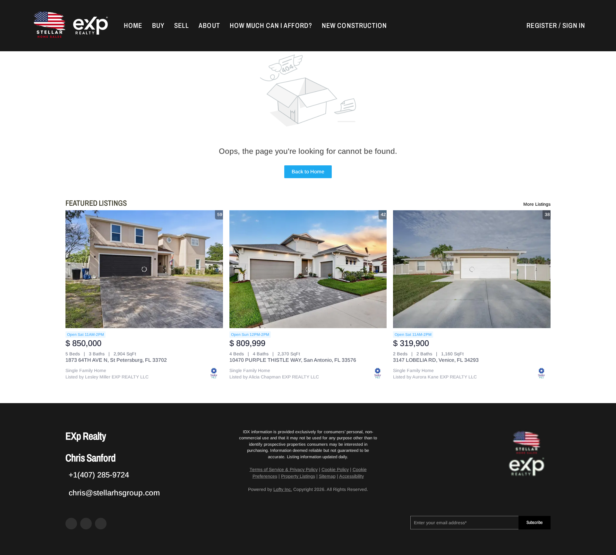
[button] (49, 25)
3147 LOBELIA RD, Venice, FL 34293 (436, 360)
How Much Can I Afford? (271, 25)
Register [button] (541, 25)
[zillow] (86, 523)
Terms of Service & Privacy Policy (284, 469)
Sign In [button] (573, 25)
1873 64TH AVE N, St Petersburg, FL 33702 (116, 360)
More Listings (537, 204)
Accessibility (351, 476)
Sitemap (327, 476)
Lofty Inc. (282, 489)
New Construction (354, 25)
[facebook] (71, 523)
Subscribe (534, 522)
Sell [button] (181, 25)
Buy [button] (158, 25)
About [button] (209, 25)
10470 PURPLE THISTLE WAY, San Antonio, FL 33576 (292, 360)
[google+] (101, 523)
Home (133, 25)
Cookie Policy (335, 469)
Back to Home (308, 171)
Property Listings (298, 476)
